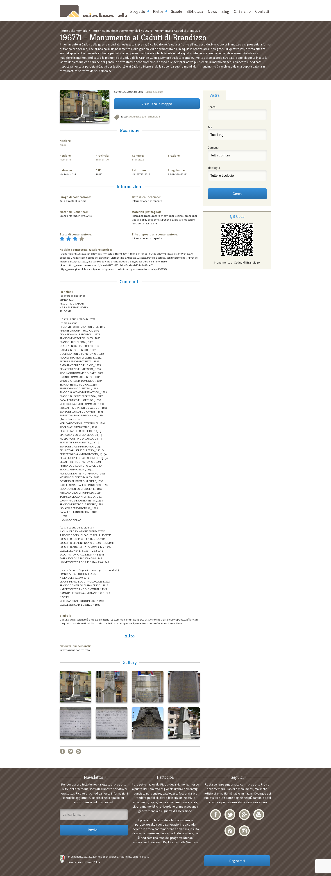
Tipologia (214, 168)
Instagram (244, 830)
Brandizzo (138, 159)
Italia (63, 144)
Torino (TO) (102, 159)
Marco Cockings (154, 91)
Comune (213, 147)
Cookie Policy (92, 862)
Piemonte (65, 159)
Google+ (78, 751)
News (212, 11)
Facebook (62, 751)
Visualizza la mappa (157, 104)
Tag (210, 127)
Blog (225, 11)
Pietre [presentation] (214, 95)
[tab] (214, 95)
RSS (229, 830)
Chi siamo (242, 11)
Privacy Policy (76, 862)
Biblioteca (194, 11)
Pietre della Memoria (93, 11)
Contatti (262, 11)
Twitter (70, 751)
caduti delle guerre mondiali (143, 116)
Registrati (237, 860)
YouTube (258, 814)
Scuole (176, 11)
